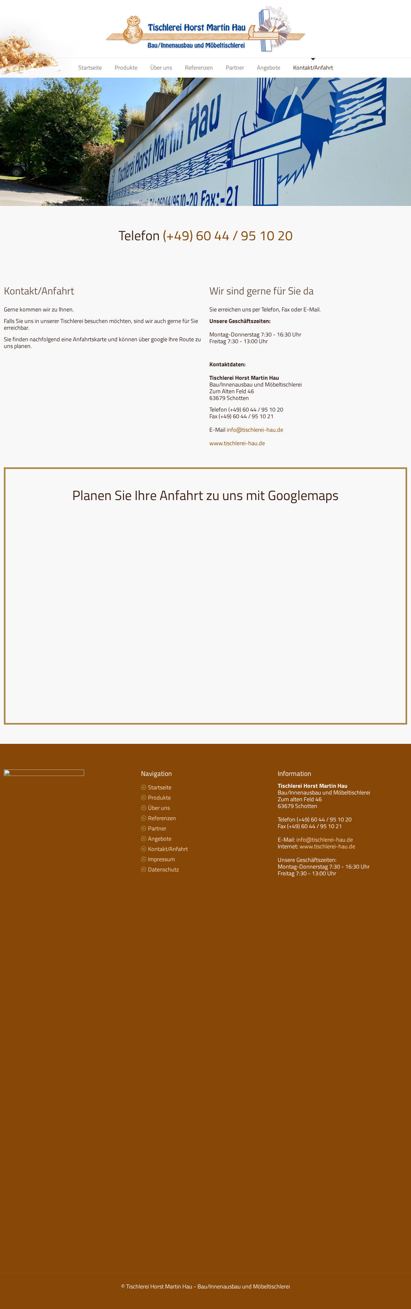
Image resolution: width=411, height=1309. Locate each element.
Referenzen (162, 818)
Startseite (159, 787)
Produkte (159, 797)
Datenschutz (163, 869)
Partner (157, 828)
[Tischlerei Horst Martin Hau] (205, 29)
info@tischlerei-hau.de (255, 429)
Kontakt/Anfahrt (168, 849)
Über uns (159, 807)
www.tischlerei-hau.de (237, 443)
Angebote (159, 838)
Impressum (161, 859)
